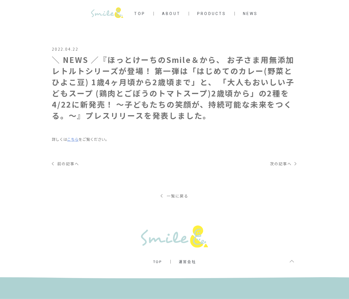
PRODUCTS (211, 13)
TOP (139, 13)
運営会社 (187, 261)
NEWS (250, 13)
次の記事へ (283, 163)
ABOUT (171, 13)
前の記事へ (65, 163)
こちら (73, 139)
